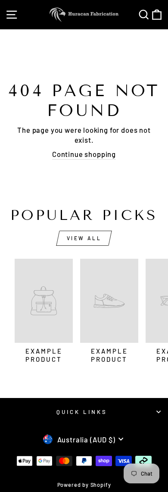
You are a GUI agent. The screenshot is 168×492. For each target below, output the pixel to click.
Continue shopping (84, 154)
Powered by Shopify (84, 484)
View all (84, 238)
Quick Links (81, 411)
